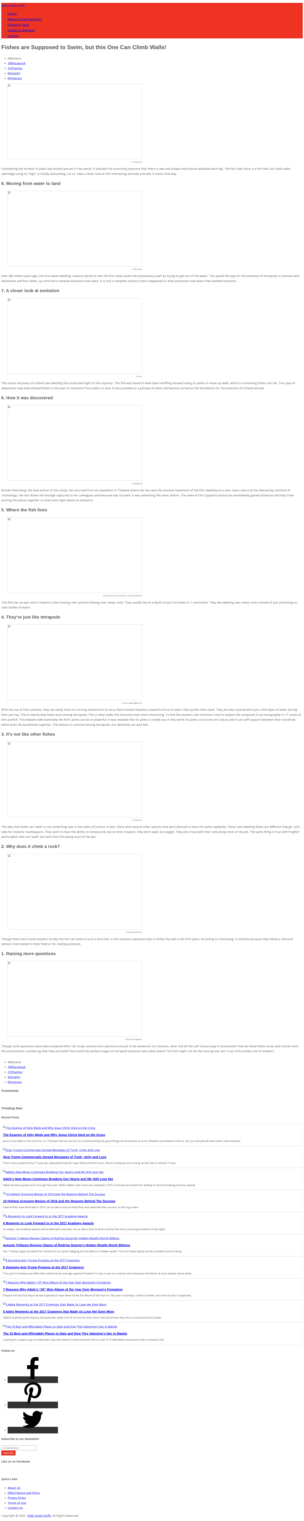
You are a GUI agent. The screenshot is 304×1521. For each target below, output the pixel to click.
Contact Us (15, 1508)
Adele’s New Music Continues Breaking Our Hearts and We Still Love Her (58, 1179)
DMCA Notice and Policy (24, 1493)
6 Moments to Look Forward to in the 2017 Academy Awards (48, 1223)
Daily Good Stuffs (13, 5)
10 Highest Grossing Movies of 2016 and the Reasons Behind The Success (59, 1201)
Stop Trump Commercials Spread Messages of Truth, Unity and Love (54, 1157)
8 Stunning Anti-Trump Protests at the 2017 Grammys (43, 1267)
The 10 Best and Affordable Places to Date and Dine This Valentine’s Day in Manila (65, 1333)
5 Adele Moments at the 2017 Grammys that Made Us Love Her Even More (58, 1311)
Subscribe (8, 1453)
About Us (14, 1488)
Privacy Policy (17, 1498)
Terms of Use (17, 1503)
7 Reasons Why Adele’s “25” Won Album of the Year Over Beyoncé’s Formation (63, 1289)
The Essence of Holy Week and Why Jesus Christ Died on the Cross (54, 1135)
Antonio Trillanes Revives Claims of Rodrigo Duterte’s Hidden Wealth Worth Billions (66, 1245)
